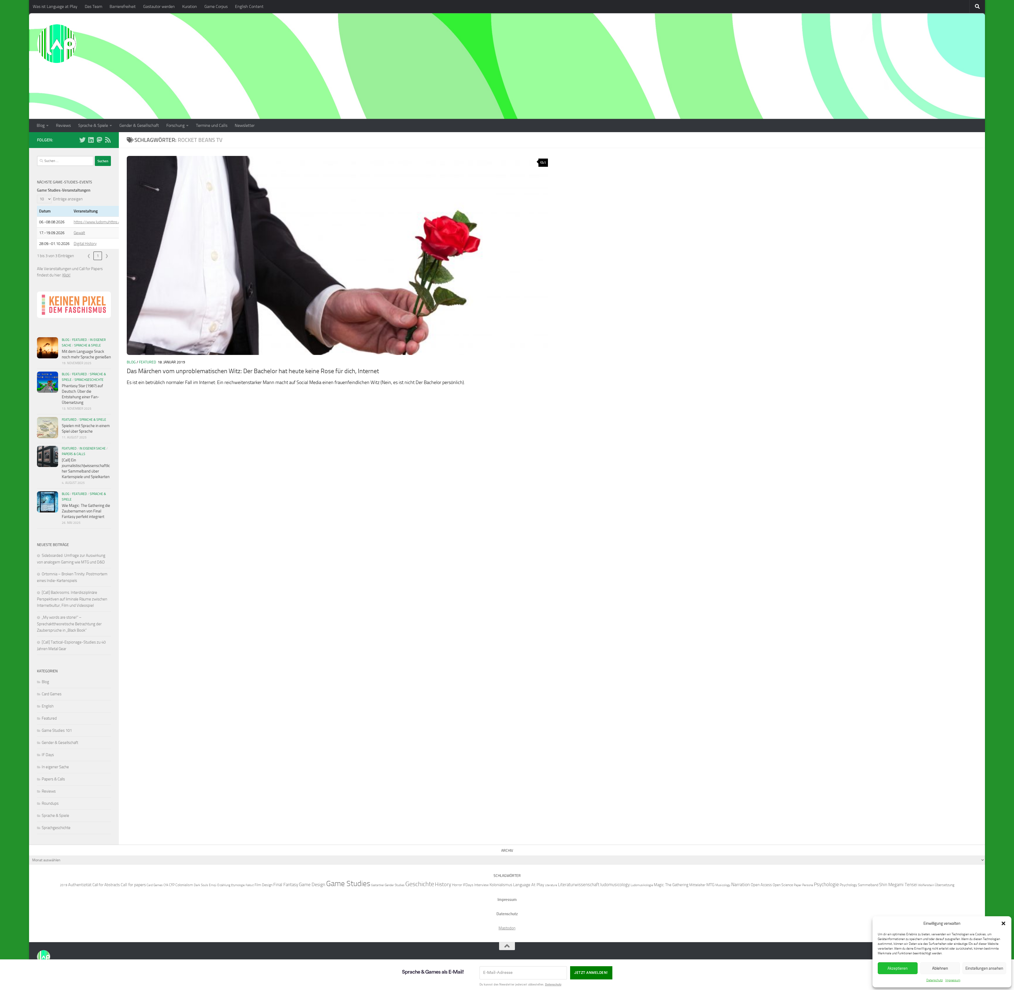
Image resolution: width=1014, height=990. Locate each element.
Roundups (50, 803)
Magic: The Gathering (671, 884)
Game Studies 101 (57, 730)
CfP (172, 885)
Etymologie (238, 885)
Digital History (85, 243)
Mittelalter (697, 885)
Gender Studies (395, 885)
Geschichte (419, 884)
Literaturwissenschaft (578, 884)
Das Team (93, 6)
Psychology (848, 885)
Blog (41, 125)
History (443, 884)
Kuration (189, 6)
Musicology (722, 885)
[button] (1003, 923)
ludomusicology (615, 884)
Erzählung (223, 885)
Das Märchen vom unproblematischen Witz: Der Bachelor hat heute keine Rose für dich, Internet (253, 371)
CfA (165, 885)
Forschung (175, 125)
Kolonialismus (501, 884)
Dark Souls (201, 885)
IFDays (468, 885)
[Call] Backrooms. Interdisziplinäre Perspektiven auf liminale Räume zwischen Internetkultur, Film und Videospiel (72, 599)
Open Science (783, 885)
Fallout (250, 885)
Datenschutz (934, 980)
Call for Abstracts (106, 884)
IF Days (48, 754)
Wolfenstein (926, 885)
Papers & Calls (73, 454)
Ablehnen (940, 968)
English (48, 706)
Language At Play (528, 884)
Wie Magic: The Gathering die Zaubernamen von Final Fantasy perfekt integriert (86, 511)
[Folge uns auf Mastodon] (99, 140)
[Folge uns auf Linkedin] (91, 140)
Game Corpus (216, 6)
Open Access (761, 884)
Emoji (213, 885)
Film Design (264, 885)
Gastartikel (377, 885)
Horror (457, 885)
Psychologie (826, 884)
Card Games (52, 694)
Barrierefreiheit (123, 6)
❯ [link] (107, 255)
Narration (740, 884)
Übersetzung (944, 885)
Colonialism (184, 885)
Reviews (63, 125)
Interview (481, 885)
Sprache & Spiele (93, 125)
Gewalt (79, 232)
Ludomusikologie (642, 885)
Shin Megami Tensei (898, 884)
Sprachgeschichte (89, 380)
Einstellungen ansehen (984, 968)
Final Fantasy (285, 884)
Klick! (66, 275)
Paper (797, 885)
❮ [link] (89, 255)
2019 (63, 885)
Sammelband (868, 885)
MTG (710, 884)
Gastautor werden (159, 6)
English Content (249, 6)
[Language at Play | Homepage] (57, 43)
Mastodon (507, 928)
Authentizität (80, 884)
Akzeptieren (898, 968)
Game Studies (348, 883)
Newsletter (245, 125)
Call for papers (133, 884)
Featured (147, 362)
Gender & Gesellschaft (139, 125)
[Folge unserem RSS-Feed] (108, 140)
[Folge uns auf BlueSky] (82, 140)
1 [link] (98, 255)
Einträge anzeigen (68, 199)
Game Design (312, 884)
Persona (807, 885)
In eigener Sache (92, 448)
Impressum (952, 980)
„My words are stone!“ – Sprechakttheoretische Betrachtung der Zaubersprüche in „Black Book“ (69, 624)
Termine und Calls (211, 125)
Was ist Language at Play (55, 6)
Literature (551, 885)
